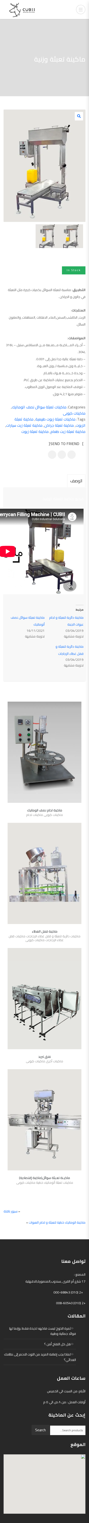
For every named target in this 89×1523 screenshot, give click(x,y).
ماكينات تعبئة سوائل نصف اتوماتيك (39, 407)
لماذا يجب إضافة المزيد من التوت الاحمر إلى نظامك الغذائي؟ (40, 1357)
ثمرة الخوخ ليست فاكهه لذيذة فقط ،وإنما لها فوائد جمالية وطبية (42, 1331)
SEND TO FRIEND (65, 444)
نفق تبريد (44, 1057)
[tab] (76, 480)
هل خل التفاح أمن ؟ (57, 1344)
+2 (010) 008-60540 (70, 1303)
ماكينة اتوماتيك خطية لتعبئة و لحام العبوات (57, 1222)
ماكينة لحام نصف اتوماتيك (44, 810)
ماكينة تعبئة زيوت (35, 431)
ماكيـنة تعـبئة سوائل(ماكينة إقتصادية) (44, 1178)
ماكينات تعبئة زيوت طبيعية (55, 419)
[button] (79, 116)
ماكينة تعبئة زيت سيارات (24, 425)
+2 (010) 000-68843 (68, 1292)
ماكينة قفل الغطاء (44, 931)
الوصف (76, 481)
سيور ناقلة (11, 1211)
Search (40, 1429)
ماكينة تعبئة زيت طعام (68, 431)
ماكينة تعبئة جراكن (59, 425)
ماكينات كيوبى (74, 413)
